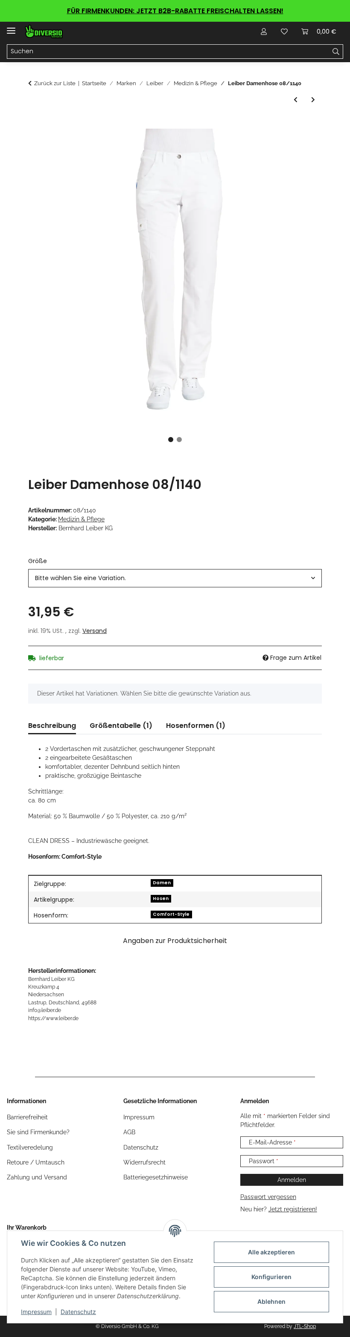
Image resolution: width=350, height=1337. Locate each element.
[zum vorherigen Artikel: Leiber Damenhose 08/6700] (295, 100)
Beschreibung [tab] (52, 725)
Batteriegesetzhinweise (155, 1177)
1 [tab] (170, 439)
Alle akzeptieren (271, 1252)
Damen (162, 883)
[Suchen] (336, 51)
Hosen (161, 898)
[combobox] (175, 578)
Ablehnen (271, 1301)
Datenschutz (78, 1311)
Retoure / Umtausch (35, 1162)
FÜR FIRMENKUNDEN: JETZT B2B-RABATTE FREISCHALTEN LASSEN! (175, 11)
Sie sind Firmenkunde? (38, 1132)
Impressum (36, 1311)
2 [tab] (179, 439)
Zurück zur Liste (55, 83)
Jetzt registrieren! (292, 1209)
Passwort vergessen (268, 1196)
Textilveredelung (30, 1147)
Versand (94, 631)
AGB (129, 1132)
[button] (264, 31)
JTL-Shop (305, 1326)
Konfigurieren (271, 1276)
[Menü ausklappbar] (11, 27)
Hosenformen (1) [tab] (195, 725)
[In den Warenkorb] (35, 124)
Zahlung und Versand (37, 1177)
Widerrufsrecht (144, 1162)
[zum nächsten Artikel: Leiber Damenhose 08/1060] (313, 100)
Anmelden (291, 1179)
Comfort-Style (171, 914)
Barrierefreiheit (27, 1117)
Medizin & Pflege (81, 519)
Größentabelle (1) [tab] (121, 725)
